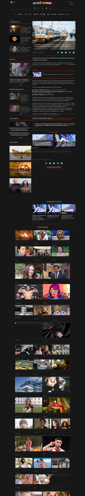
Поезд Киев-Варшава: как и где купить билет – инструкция (57, 74)
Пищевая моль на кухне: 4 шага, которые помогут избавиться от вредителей (19, 157)
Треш (48, 14)
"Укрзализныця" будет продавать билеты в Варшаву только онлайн (67, 217)
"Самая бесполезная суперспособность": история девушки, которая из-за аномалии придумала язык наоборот (20, 130)
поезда (37, 159)
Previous (15, 14)
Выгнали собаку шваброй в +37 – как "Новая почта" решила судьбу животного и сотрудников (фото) (25, 109)
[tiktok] (38, 8)
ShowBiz (54, 14)
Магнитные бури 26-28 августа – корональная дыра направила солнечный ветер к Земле (26, 40)
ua (68, 2)
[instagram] (34, 8)
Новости (20, 14)
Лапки (42, 14)
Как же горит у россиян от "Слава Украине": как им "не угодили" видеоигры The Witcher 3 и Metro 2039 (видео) (26, 30)
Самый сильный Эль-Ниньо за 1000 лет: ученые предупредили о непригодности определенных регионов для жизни (20, 135)
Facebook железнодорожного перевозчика (44, 66)
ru (71, 2)
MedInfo (35, 14)
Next (69, 14)
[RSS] (50, 8)
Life (26, 14)
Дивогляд (63, 64)
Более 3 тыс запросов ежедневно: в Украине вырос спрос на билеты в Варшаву (43, 144)
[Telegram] (42, 8)
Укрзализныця (44, 159)
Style (30, 14)
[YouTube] (46, 8)
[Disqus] (53, 185)
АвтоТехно (61, 14)
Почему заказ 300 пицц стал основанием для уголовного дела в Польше (20, 174)
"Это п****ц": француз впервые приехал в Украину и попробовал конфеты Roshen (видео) (20, 81)
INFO (68, 14)
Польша (50, 159)
